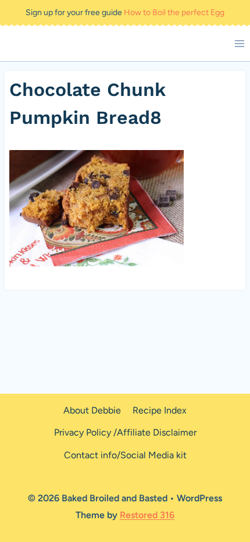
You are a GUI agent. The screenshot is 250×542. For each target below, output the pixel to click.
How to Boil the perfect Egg (174, 12)
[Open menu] (239, 43)
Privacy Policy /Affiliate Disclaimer (125, 432)
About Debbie (92, 410)
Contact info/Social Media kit (125, 455)
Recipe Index (160, 410)
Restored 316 (147, 514)
